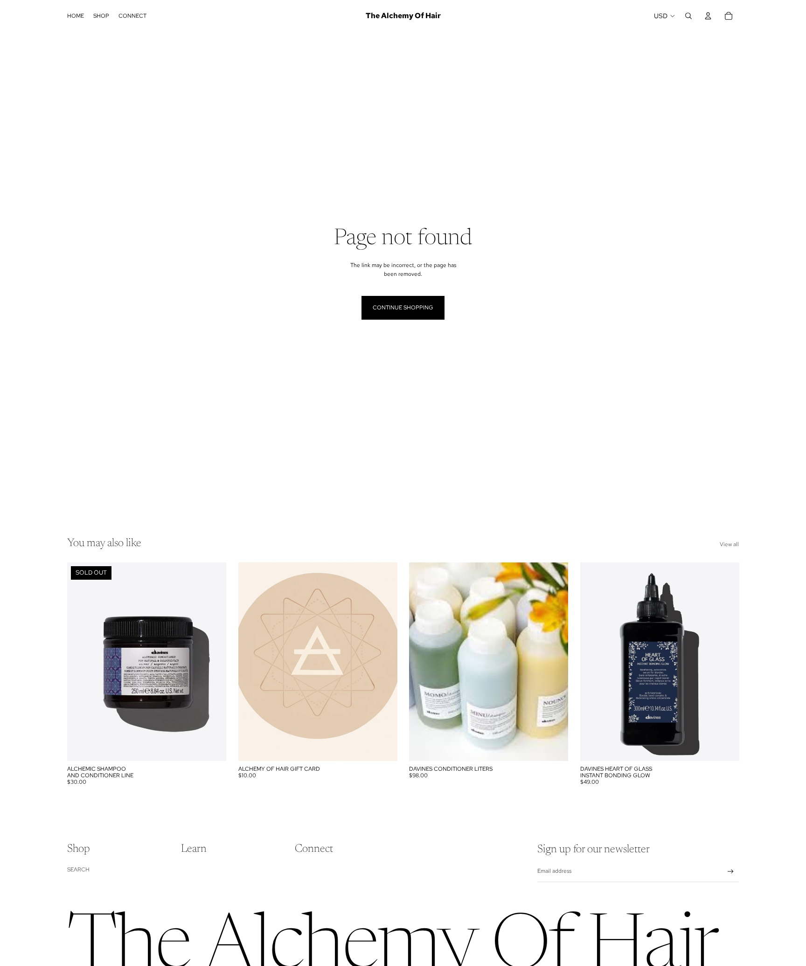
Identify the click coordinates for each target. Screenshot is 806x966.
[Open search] (688, 16)
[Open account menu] (708, 16)
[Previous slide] (81, 661)
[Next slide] (212, 661)
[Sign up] (731, 871)
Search (78, 869)
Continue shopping (403, 307)
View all (729, 544)
